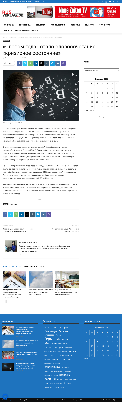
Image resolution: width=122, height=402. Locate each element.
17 (117, 97)
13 (97, 97)
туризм (52, 383)
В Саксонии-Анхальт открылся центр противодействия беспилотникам (41, 292)
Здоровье (75, 25)
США (55, 347)
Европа (65, 339)
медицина (65, 367)
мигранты (48, 371)
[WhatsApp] (30, 63)
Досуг (7, 30)
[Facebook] (102, 1)
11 (86, 97)
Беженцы (50, 331)
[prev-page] (4, 301)
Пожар (68, 344)
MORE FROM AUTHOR (34, 266)
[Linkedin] (110, 1)
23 (112, 102)
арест (46, 355)
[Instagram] (106, 1)
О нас (39, 400)
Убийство (68, 347)
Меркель (50, 343)
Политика (9, 25)
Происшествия (58, 25)
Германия (52, 339)
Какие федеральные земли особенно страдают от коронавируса (18, 230)
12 (92, 97)
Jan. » (92, 110)
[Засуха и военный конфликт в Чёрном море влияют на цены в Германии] (8, 355)
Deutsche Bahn (51, 327)
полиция (50, 379)
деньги (62, 359)
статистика (68, 379)
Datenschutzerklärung (69, 400)
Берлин (63, 331)
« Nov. (86, 110)
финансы (59, 383)
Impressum (56, 400)
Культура (89, 25)
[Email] (41, 63)
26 (92, 106)
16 (112, 97)
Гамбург (58, 335)
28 (103, 106)
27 (97, 106)
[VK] (57, 63)
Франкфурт (104, 25)
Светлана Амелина (11, 58)
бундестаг (47, 359)
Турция (61, 347)
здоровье (47, 363)
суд (74, 379)
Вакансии (46, 400)
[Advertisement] (101, 133)
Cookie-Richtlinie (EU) (108, 400)
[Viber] (63, 63)
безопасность (65, 355)
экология (48, 387)
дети (69, 359)
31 (117, 106)
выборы (55, 359)
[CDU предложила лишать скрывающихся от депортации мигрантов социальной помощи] (14, 279)
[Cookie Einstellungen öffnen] (5, 399)
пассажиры (47, 375)
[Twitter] (118, 1)
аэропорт (54, 355)
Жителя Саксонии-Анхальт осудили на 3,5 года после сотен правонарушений (25, 366)
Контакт (87, 400)
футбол (67, 383)
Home (5, 37)
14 (103, 97)
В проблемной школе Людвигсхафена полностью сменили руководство (66, 292)
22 (108, 102)
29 (108, 106)
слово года (13, 204)
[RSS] (114, 1)
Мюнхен (61, 344)
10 (117, 93)
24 (117, 102)
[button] (98, 2)
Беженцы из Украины (25, 30)
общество (68, 371)
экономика (59, 387)
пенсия (55, 375)
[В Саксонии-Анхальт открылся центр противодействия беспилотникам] (41, 279)
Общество (41, 25)
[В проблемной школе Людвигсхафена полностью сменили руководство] (67, 279)
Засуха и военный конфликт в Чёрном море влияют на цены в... (26, 354)
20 (97, 102)
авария (72, 351)
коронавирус (52, 367)
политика (64, 375)
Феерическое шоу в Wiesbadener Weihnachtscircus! (65, 230)
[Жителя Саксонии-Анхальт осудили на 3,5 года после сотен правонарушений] (8, 367)
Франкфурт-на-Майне (60, 351)
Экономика (24, 25)
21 (103, 102)
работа (59, 379)
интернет (56, 363)
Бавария (64, 327)
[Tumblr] (46, 63)
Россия (47, 347)
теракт (46, 383)
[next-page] (7, 301)
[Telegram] (52, 63)
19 (92, 102)
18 (86, 102)
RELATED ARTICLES (12, 266)
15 (108, 97)
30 (112, 106)
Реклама (95, 400)
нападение (58, 371)
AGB (80, 400)
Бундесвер (49, 335)
